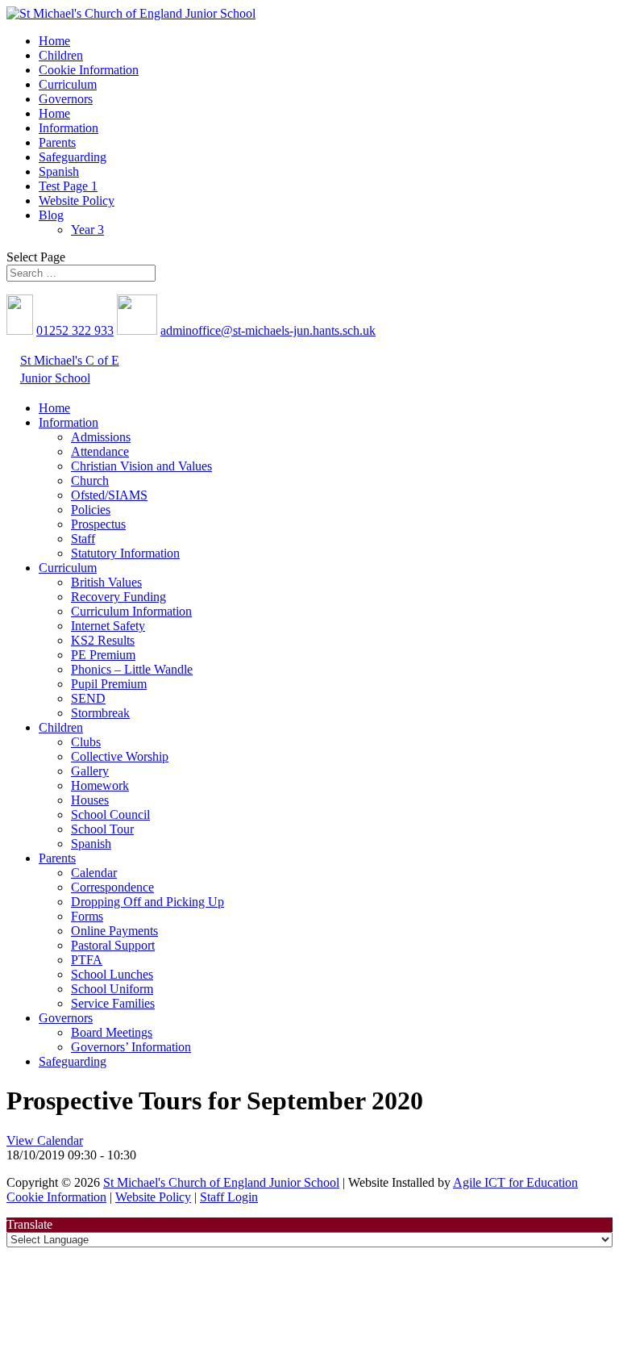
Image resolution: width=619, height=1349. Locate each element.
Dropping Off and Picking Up (147, 901)
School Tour (102, 829)
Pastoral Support (113, 945)
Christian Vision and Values (141, 466)
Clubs (86, 742)
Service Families (113, 1003)
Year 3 (87, 229)
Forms (87, 916)
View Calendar (44, 1140)
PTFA (86, 960)
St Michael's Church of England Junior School (221, 1182)
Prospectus (98, 524)
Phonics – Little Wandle (132, 669)
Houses (90, 800)
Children (61, 55)
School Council (110, 814)
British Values (106, 582)
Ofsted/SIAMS (109, 495)
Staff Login (229, 1197)
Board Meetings (111, 1032)
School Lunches (112, 974)
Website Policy (76, 200)
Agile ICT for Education (515, 1182)
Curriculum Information (131, 611)
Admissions (101, 437)
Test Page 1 (68, 186)
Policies (90, 509)
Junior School (55, 378)
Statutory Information (125, 553)
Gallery (90, 771)
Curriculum (68, 84)
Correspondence (112, 887)
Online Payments (114, 931)
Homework (100, 785)
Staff (83, 538)
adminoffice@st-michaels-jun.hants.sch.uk (268, 330)
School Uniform (112, 989)
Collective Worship (119, 756)
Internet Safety (108, 626)
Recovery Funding (118, 597)
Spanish (59, 171)
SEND (88, 698)
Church (90, 480)
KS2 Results (103, 640)
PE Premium (103, 655)
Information (68, 128)
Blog (51, 215)
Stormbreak (100, 713)
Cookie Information (89, 70)
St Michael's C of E (69, 360)
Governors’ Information (131, 1047)
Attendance (100, 451)
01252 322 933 (75, 330)
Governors (66, 99)
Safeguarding (72, 157)
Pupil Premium (109, 684)
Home (54, 41)
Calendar (94, 872)
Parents (57, 142)
